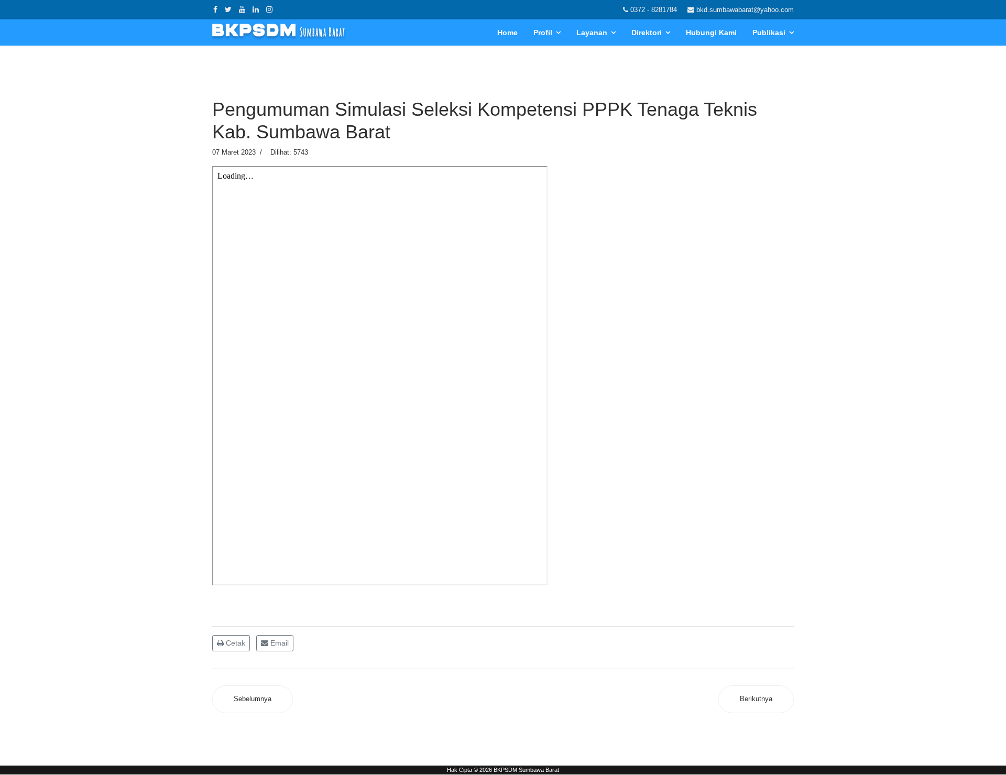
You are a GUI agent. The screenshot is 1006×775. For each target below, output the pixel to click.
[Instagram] (269, 9)
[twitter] (228, 9)
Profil (542, 32)
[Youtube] (242, 9)
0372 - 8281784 (653, 10)
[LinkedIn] (256, 9)
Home (507, 32)
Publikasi (768, 32)
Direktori (646, 32)
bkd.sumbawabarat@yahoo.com (745, 10)
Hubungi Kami (711, 32)
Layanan (591, 32)
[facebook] (215, 9)
